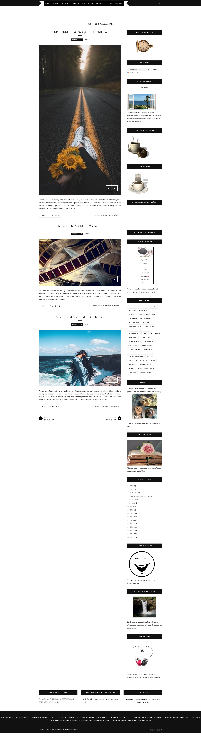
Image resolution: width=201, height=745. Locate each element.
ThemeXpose (59, 729)
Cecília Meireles (146, 318)
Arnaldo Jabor (145, 337)
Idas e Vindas (148, 349)
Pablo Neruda (133, 318)
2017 (132, 517)
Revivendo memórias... (80, 226)
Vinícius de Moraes (145, 372)
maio (133, 503)
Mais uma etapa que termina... (80, 32)
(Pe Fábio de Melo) (134, 333)
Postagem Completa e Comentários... (106, 215)
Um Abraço (132, 372)
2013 (132, 530)
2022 (132, 486)
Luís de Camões (150, 314)
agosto (134, 500)
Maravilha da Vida (141, 360)
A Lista (145, 333)
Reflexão (131, 368)
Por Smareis (77, 39)
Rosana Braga (149, 326)
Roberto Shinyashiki (135, 326)
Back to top (155, 730)
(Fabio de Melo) (146, 330)
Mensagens (143, 310)
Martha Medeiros (134, 322)
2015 (132, 524)
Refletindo (146, 322)
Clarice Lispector (134, 345)
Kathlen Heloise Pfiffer (136, 357)
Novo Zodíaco (133, 364)
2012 (132, 534)
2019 (132, 510)
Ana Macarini (133, 337)
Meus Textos (132, 307)
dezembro (135, 493)
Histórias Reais (147, 345)
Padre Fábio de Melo (146, 364)
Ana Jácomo (132, 310)
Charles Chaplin (149, 341)
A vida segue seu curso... (80, 317)
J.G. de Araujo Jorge (135, 353)
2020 (132, 506)
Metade (153, 360)
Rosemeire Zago (134, 330)
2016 (132, 520)
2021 (132, 489)
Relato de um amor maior (145, 368)
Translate (135, 73)
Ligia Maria (150, 357)
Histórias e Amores (134, 349)
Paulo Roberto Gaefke (136, 314)
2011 (132, 537)
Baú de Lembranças (135, 341)
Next (115, 188)
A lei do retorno (155, 333)
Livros (130, 360)
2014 (132, 527)
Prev (109, 188)
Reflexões (153, 307)
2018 (132, 513)
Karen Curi (147, 353)
